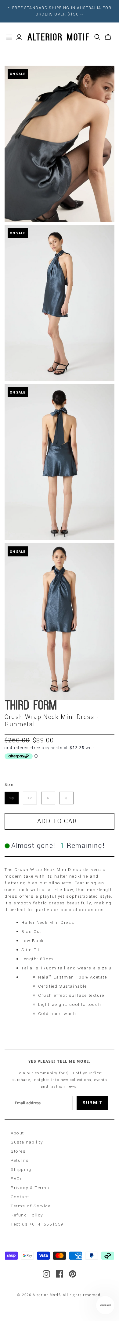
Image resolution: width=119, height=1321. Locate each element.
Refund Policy (27, 1215)
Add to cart (59, 821)
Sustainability (27, 1142)
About (17, 1133)
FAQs (17, 1179)
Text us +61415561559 (37, 1224)
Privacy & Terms (30, 1188)
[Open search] (97, 37)
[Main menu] (9, 37)
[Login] (19, 37)
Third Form (31, 706)
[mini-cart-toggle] (108, 37)
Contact (20, 1197)
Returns (20, 1160)
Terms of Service (31, 1206)
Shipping (21, 1169)
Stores (18, 1151)
